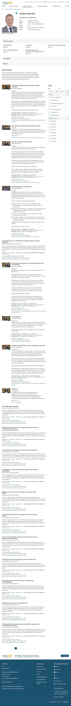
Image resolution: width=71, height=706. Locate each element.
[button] (14, 6)
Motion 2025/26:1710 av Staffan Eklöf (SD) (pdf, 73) (14, 532)
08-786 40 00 (6, 668)
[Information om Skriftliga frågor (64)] (60, 109)
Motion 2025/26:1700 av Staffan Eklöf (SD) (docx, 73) (14, 597)
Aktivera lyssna (61, 1)
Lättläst (28, 1)
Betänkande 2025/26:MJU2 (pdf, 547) (21, 381)
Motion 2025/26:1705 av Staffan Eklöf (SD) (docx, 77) (14, 486)
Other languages (48, 1)
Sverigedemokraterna (33, 20)
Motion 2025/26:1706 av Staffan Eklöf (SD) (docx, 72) (14, 421)
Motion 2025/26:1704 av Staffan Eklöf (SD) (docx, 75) (14, 508)
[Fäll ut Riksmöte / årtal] (67, 118)
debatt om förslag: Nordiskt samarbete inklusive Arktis (26, 182)
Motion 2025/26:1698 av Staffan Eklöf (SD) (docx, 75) (14, 618)
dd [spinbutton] (54, 91)
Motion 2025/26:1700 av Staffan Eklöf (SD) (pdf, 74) (14, 598)
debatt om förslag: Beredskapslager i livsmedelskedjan (26, 236)
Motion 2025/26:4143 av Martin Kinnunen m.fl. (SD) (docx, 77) (16, 257)
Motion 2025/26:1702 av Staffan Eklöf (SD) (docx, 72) (14, 463)
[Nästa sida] (35, 648)
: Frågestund (17, 402)
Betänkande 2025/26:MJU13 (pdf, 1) (21, 309)
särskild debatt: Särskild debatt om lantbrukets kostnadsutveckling (28, 137)
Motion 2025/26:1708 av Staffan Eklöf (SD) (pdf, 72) (14, 555)
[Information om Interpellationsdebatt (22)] (62, 103)
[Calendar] (57, 91)
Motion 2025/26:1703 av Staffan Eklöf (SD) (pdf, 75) (14, 576)
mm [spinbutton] (52, 91)
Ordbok (55, 1)
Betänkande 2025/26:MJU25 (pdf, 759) (21, 235)
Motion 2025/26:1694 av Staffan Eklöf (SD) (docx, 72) (14, 640)
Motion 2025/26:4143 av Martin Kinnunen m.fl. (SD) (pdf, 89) (16, 259)
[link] (12, 648)
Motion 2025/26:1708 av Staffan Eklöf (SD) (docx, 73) (14, 553)
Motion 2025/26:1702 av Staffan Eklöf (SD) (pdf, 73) (14, 465)
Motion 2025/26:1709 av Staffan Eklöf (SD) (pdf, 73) (14, 445)
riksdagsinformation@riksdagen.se (11, 678)
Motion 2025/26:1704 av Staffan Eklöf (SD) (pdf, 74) (14, 510)
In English (41, 1)
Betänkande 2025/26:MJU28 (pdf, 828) (21, 118)
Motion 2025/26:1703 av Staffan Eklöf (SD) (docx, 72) (14, 574)
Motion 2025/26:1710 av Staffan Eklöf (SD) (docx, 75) (14, 531)
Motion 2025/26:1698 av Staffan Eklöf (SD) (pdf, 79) (14, 620)
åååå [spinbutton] (50, 91)
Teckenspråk (34, 1)
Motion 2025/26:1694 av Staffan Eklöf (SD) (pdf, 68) (14, 642)
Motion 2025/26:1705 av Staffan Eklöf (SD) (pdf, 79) (14, 487)
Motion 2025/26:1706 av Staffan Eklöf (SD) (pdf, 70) (14, 423)
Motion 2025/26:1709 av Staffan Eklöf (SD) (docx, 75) (14, 444)
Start (3, 9)
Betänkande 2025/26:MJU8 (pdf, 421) (21, 339)
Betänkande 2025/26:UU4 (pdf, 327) (21, 181)
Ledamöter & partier (8, 9)
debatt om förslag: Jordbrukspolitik (22, 341)
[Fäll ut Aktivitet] (67, 94)
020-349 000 (6, 676)
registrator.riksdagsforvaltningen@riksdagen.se (14, 688)
